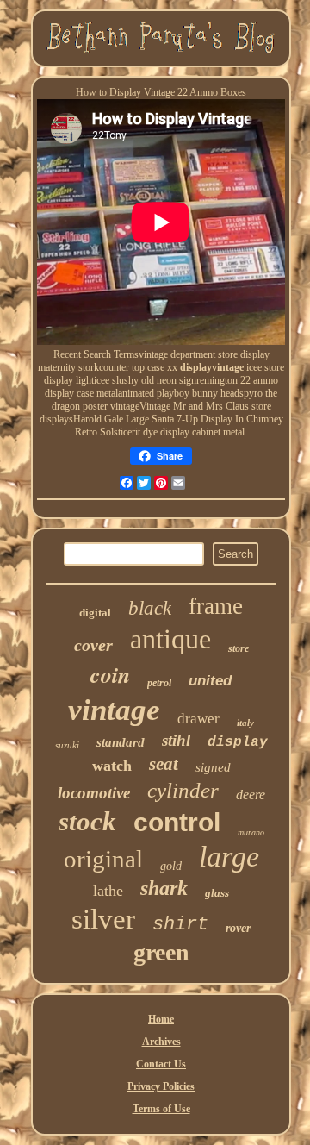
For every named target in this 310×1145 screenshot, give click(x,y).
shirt (180, 924)
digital (95, 612)
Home (161, 1019)
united (210, 681)
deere (250, 794)
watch (112, 765)
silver (103, 919)
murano (251, 832)
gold (171, 866)
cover (93, 644)
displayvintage (212, 367)
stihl (176, 740)
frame (216, 606)
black (149, 608)
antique (170, 638)
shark (164, 888)
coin (110, 674)
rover (238, 928)
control (176, 822)
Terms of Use (161, 1109)
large (229, 857)
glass (217, 892)
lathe (108, 890)
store (238, 648)
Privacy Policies (161, 1086)
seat (163, 764)
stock (87, 821)
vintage (114, 710)
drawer (198, 718)
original (103, 859)
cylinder (183, 790)
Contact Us (161, 1064)
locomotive (94, 793)
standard (120, 742)
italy (245, 722)
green (161, 952)
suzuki (67, 745)
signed (213, 767)
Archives (161, 1042)
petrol (159, 683)
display (238, 742)
